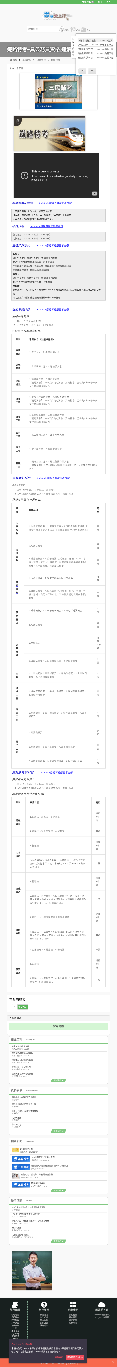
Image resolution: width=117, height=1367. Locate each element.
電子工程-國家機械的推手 (22, 1053)
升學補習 (15, 1323)
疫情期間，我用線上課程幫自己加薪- (37, 1174)
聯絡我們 (73, 1320)
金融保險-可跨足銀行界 (21, 1067)
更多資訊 (59, 1357)
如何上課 (44, 1323)
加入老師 (44, 1317)
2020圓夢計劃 (26, 1149)
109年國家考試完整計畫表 (43, 1157)
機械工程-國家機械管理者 (22, 1060)
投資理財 (15, 1334)
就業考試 (15, 1331)
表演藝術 (15, 1336)
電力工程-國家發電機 (20, 1046)
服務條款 (73, 1323)
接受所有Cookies (75, 1357)
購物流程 (44, 1315)
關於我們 (73, 1315)
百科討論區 (15, 1018)
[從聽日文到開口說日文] (32, 1270)
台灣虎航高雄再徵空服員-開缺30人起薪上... (50, 1166)
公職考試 (41, 60)
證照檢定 (15, 1317)
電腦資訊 (15, 1325)
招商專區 (73, 1317)
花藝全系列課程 (38, 1183)
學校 (88, 30)
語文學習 (15, 1320)
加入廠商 (44, 1320)
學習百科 (27, 60)
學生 (67, 30)
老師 (78, 30)
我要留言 (22, 1007)
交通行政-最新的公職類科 (22, 1074)
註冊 (100, 2)
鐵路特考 (55, 60)
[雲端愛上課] (58, 16)
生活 (15, 1328)
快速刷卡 (44, 1325)
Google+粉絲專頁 (102, 1317)
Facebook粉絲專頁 (102, 1315)
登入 (108, 2)
